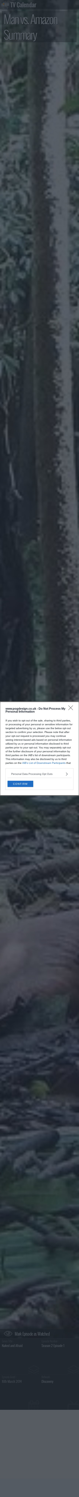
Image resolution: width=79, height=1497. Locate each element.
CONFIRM (20, 783)
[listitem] (39, 774)
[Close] (71, 708)
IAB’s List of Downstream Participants (44, 762)
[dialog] (39, 748)
